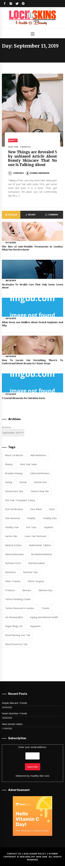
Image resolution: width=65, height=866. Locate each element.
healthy (31, 518)
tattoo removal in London (19, 608)
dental (23, 482)
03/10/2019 (11, 318)
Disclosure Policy (35, 853)
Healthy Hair (12, 527)
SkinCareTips (45, 590)
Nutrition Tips (30, 572)
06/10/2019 (11, 280)
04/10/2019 (11, 356)
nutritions (10, 572)
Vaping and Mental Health (44, 617)
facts (52, 509)
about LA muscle (14, 455)
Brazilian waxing (14, 473)
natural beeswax (14, 554)
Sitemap (53, 853)
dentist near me (40, 491)
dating (8, 482)
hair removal (12, 518)
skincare (26, 590)
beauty (9, 464)
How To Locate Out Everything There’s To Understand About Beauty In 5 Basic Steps (32, 362)
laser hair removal (35, 536)
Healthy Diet (50, 518)
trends (45, 608)
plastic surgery (36, 581)
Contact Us (14, 853)
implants (48, 527)
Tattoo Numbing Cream (18, 599)
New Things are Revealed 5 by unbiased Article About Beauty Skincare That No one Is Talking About (32, 158)
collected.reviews (40, 473)
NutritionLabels (36, 563)
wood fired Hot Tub (16, 644)
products (10, 590)
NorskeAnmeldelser (41, 554)
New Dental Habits (12, 724)
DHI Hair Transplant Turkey (20, 500)
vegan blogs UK (14, 626)
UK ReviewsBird (14, 617)
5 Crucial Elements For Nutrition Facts (23, 398)
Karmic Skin (11, 536)
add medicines (38, 455)
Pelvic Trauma (12, 581)
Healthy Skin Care (39, 775)
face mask (35, 509)
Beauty (13, 140)
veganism (35, 626)
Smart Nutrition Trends (14, 713)
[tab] (11, 215)
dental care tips (14, 491)
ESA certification (14, 509)
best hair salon (28, 464)
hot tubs (31, 527)
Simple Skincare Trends (14, 702)
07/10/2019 (11, 394)
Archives (6, 427)
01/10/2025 (11, 242)
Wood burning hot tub (17, 635)
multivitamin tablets (40, 545)
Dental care (40, 482)
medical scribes (13, 545)
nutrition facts (13, 563)
